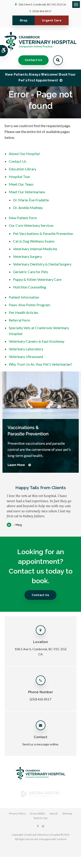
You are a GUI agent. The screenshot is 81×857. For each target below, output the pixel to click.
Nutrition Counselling (29, 287)
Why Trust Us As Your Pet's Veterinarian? (40, 364)
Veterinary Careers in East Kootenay (36, 341)
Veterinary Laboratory (26, 349)
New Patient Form (23, 218)
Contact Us (33, 60)
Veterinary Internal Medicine (35, 249)
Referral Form (19, 320)
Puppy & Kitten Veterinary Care (37, 279)
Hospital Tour (19, 176)
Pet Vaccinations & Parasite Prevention (43, 233)
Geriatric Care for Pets (30, 272)
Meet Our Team (21, 184)
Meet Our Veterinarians (27, 192)
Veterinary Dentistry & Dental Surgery (42, 264)
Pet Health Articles (23, 312)
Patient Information (24, 297)
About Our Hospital (24, 153)
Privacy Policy (17, 813)
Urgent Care (51, 20)
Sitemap (67, 813)
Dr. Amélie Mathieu (28, 207)
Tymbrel (61, 839)
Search (54, 813)
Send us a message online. (40, 744)
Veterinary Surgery (27, 256)
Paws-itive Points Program (29, 305)
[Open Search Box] (58, 60)
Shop (23, 20)
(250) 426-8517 (41, 11)
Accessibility (37, 813)
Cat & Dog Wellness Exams (34, 241)
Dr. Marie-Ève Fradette (31, 200)
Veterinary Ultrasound (26, 356)
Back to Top (40, 818)
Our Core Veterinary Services (31, 225)
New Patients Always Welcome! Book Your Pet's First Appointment (40, 77)
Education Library (22, 169)
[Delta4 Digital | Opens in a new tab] (40, 796)
